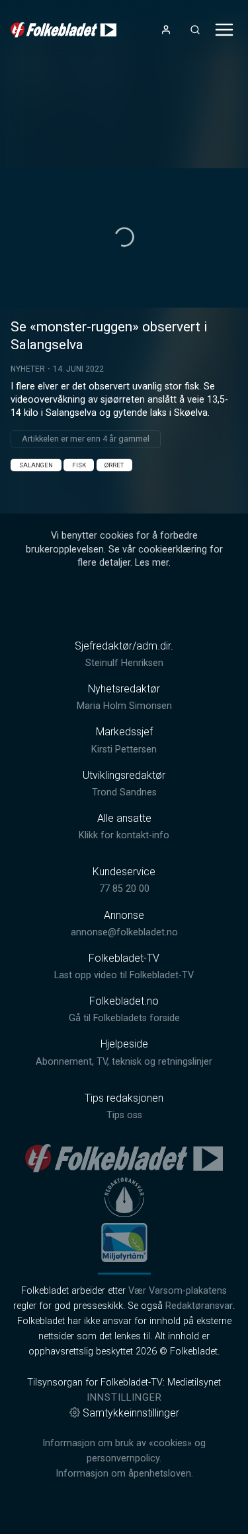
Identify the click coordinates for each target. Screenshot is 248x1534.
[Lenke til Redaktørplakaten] (124, 1197)
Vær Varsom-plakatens (177, 1290)
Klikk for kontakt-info (124, 835)
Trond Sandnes (124, 792)
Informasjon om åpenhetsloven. (124, 1473)
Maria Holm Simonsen (124, 706)
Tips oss (124, 1115)
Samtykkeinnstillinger (131, 1413)
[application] (124, 238)
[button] (124, 236)
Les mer (152, 562)
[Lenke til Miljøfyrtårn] (124, 1242)
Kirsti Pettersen (124, 749)
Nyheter (28, 369)
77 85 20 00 (124, 888)
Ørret (114, 465)
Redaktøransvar (199, 1306)
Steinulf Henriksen (124, 663)
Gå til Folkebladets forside (124, 1018)
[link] (63, 30)
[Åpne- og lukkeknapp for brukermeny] (166, 30)
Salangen (36, 465)
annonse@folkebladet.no (124, 932)
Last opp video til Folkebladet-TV (124, 975)
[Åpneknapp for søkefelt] (195, 30)
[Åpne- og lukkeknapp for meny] (224, 30)
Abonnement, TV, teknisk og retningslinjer (124, 1061)
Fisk (79, 465)
